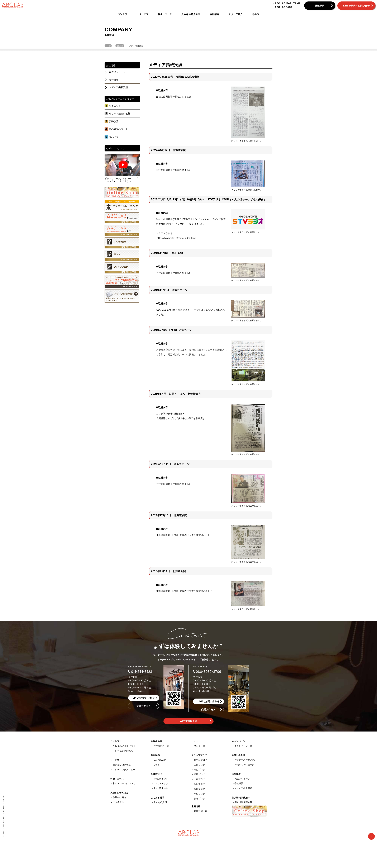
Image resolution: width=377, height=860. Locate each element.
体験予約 (319, 5)
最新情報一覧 (200, 811)
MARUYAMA (159, 759)
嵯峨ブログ (199, 774)
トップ (108, 46)
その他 (255, 14)
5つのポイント (160, 778)
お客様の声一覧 (161, 745)
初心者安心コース (118, 129)
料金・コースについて (124, 783)
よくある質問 (160, 802)
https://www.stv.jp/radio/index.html (176, 238)
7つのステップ (160, 783)
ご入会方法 (118, 802)
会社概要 (113, 79)
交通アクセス (144, 705)
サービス (143, 14)
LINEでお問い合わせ (143, 697)
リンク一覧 (199, 745)
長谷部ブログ (200, 759)
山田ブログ (199, 764)
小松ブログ (199, 793)
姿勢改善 (113, 121)
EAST (156, 764)
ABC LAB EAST (283, 7)
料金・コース (165, 14)
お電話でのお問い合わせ (246, 759)
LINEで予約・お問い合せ (356, 5)
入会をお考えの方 (190, 14)
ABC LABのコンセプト (124, 745)
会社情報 (119, 46)
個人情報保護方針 (243, 802)
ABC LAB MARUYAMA (288, 3)
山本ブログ (199, 779)
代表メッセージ (117, 72)
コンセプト (124, 14)
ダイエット (115, 105)
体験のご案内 (119, 797)
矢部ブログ (199, 788)
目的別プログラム (122, 764)
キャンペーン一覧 (243, 745)
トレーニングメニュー (124, 769)
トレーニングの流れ (123, 750)
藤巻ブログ (199, 798)
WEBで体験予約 (188, 721)
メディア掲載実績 (118, 87)
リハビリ (113, 136)
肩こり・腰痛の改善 (119, 113)
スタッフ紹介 (236, 14)
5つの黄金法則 (160, 788)
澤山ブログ (199, 769)
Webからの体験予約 (244, 764)
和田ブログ (199, 784)
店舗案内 (214, 14)
